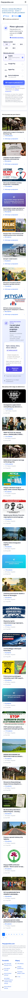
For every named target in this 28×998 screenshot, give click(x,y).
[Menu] (25, 2)
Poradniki (5, 960)
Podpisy (16, 16)
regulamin (13, 87)
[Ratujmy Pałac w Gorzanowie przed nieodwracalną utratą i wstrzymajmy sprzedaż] (14, 230)
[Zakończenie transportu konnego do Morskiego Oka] (14, 129)
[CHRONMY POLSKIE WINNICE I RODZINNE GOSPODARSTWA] (14, 154)
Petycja (7, 16)
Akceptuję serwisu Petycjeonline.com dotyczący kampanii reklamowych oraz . (15, 89)
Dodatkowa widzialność (12, 19)
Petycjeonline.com (7, 2)
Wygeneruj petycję (15, 369)
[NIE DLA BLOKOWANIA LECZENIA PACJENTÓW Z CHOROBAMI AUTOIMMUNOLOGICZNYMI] (14, 179)
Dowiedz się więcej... (17, 37)
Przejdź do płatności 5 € (14, 82)
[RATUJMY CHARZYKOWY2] (14, 255)
